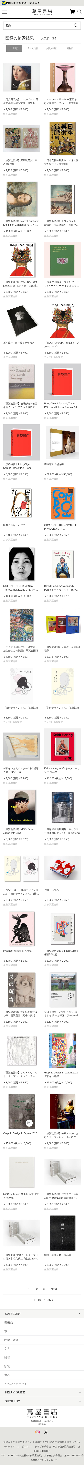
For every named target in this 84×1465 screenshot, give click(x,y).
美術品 (8, 1322)
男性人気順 (33, 48)
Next (54, 1289)
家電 (7, 1366)
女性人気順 (51, 48)
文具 (7, 1348)
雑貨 (7, 1357)
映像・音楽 (11, 1340)
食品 (7, 1375)
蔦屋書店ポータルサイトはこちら (42, 1422)
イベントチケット (15, 1383)
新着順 (70, 48)
